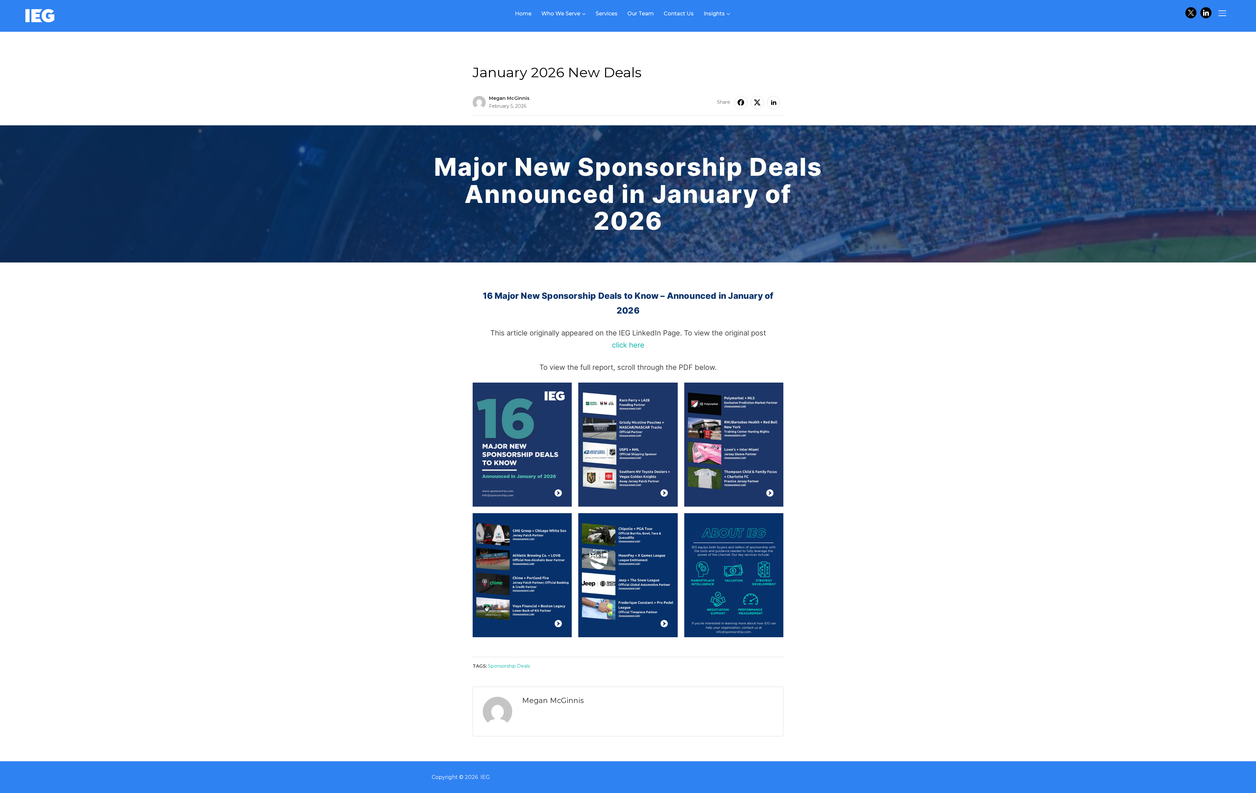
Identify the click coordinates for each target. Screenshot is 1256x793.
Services (607, 13)
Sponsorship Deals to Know (508, 59)
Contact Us (679, 13)
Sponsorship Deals (509, 666)
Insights (714, 13)
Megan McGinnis (509, 98)
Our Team (640, 13)
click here (628, 345)
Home (523, 13)
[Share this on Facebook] (740, 102)
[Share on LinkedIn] (773, 102)
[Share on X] (757, 102)
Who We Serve (560, 13)
